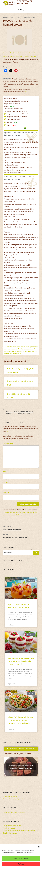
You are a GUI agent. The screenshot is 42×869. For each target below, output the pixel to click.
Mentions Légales (9, 828)
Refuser (21, 864)
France (11, 56)
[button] (39, 847)
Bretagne (19, 56)
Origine (5, 56)
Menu (22, 10)
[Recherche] (36, 553)
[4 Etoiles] (9, 78)
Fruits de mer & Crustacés (27, 53)
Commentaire (8, 443)
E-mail (6, 482)
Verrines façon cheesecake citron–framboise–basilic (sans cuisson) (21, 661)
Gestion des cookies (10, 833)
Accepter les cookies (21, 858)
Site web (6, 493)
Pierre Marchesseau (26, 17)
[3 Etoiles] (7, 78)
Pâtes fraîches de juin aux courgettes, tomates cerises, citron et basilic (20, 720)
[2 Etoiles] (5, 78)
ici (26, 91)
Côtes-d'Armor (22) (31, 56)
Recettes (6, 53)
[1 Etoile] (4, 78)
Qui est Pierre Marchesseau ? (13, 825)
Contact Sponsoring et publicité (13, 799)
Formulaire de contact (10, 796)
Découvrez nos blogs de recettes (14, 812)
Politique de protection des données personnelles (19, 830)
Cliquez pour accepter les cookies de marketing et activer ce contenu (21, 767)
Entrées (12, 53)
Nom (5, 472)
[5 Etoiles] (10, 78)
